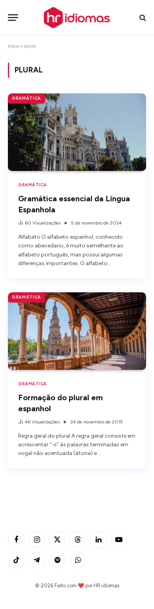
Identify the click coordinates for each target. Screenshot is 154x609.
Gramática (26, 98)
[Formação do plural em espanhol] (77, 331)
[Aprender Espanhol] (77, 17)
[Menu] (13, 17)
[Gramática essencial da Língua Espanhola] (77, 132)
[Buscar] (142, 17)
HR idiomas (106, 586)
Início (13, 46)
